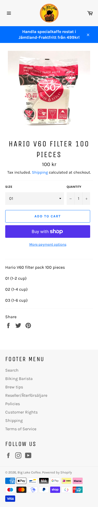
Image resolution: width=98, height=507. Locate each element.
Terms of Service (20, 428)
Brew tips (14, 386)
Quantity (74, 187)
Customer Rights (21, 412)
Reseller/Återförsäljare (26, 395)
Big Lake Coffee (29, 472)
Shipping (40, 172)
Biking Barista (19, 378)
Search (12, 370)
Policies (12, 403)
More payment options (47, 244)
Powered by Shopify (57, 472)
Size (8, 187)
